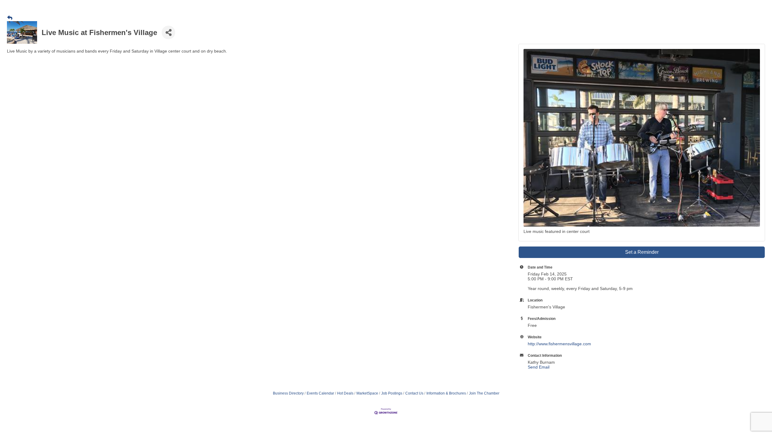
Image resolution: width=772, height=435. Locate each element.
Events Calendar (320, 393)
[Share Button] (168, 32)
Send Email (538, 367)
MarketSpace (367, 393)
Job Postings (391, 393)
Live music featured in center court (557, 231)
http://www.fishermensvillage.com (559, 343)
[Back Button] (9, 18)
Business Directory (288, 393)
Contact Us (414, 393)
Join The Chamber (484, 393)
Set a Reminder (642, 252)
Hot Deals (345, 393)
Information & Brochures (446, 393)
